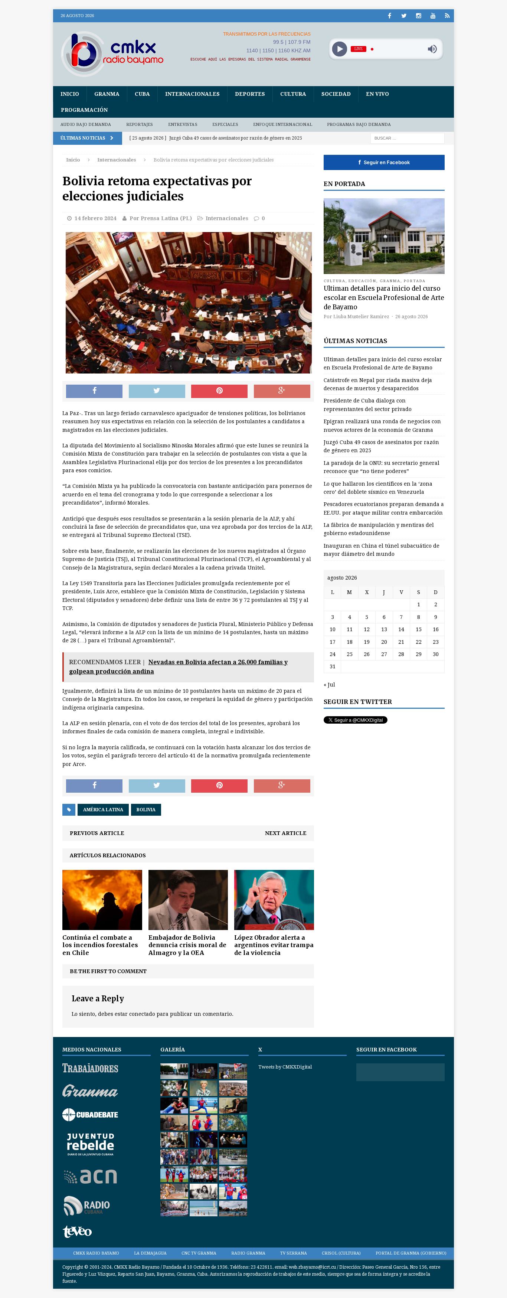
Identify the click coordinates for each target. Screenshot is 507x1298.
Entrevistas (182, 124)
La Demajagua (150, 1253)
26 (367, 654)
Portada (415, 281)
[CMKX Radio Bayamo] (116, 53)
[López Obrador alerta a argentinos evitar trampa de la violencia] (274, 926)
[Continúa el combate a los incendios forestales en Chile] (102, 926)
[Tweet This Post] (157, 391)
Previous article (97, 833)
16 (436, 629)
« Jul (329, 685)
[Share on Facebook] (94, 391)
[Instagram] (418, 15)
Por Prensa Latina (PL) (161, 218)
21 (401, 642)
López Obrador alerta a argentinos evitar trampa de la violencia (274, 945)
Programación (84, 110)
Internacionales (192, 94)
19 (367, 642)
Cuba (142, 94)
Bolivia (146, 809)
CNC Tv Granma (198, 1253)
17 (333, 642)
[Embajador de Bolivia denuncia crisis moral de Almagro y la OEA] (188, 926)
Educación (362, 281)
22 (419, 642)
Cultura (293, 94)
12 (367, 629)
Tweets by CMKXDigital (285, 1067)
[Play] (339, 49)
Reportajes (139, 124)
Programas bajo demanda (359, 124)
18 (350, 642)
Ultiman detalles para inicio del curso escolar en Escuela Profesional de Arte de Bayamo (384, 297)
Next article (286, 833)
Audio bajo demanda (85, 124)
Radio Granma (248, 1253)
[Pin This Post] (219, 391)
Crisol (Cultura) (341, 1253)
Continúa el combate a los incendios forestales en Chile (100, 945)
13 (384, 629)
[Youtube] (432, 15)
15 (419, 629)
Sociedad (336, 94)
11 (350, 629)
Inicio (69, 94)
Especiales (225, 124)
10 (333, 629)
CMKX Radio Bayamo (96, 1253)
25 (350, 654)
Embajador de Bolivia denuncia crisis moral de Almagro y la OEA (187, 945)
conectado (142, 1014)
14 (401, 629)
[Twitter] (404, 15)
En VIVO (377, 94)
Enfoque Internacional (282, 124)
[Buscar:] (407, 138)
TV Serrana (293, 1253)
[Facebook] (389, 15)
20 (384, 642)
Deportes (250, 94)
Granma (107, 94)
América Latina (103, 809)
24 (333, 654)
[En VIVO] (447, 15)
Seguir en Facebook (384, 162)
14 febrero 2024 (95, 218)
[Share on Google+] (282, 391)
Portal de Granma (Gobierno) (411, 1253)
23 (436, 642)
